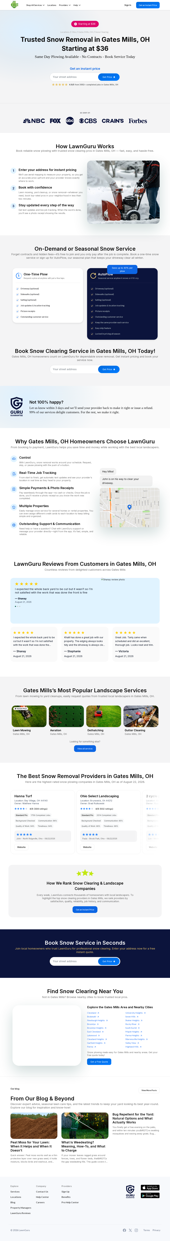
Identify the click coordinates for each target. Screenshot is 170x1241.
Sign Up (65, 1191)
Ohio (73, 32)
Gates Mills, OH (85, 32)
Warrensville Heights (135, 1039)
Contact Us (42, 1191)
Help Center (42, 1197)
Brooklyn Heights (95, 1028)
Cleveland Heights (95, 1039)
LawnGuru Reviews (20, 1213)
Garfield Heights (95, 1043)
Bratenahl (91, 1016)
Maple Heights (132, 1031)
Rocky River (131, 1024)
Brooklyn (91, 1024)
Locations (64, 32)
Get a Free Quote (99, 1061)
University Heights (134, 1012)
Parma (90, 1046)
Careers (40, 1202)
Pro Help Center (70, 1202)
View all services (85, 748)
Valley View (130, 1043)
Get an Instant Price (148, 5)
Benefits (66, 1197)
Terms (146, 1230)
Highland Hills (132, 1046)
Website (21, 847)
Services (14, 1191)
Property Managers (20, 1207)
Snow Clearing (101, 32)
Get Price (107, 77)
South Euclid (131, 1028)
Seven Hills (130, 1016)
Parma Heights (132, 1035)
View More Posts (149, 1090)
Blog (12, 1202)
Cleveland (91, 1012)
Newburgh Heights (96, 1020)
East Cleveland (94, 1031)
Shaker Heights (132, 1020)
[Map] (46, 1035)
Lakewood (92, 1035)
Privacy (156, 1230)
